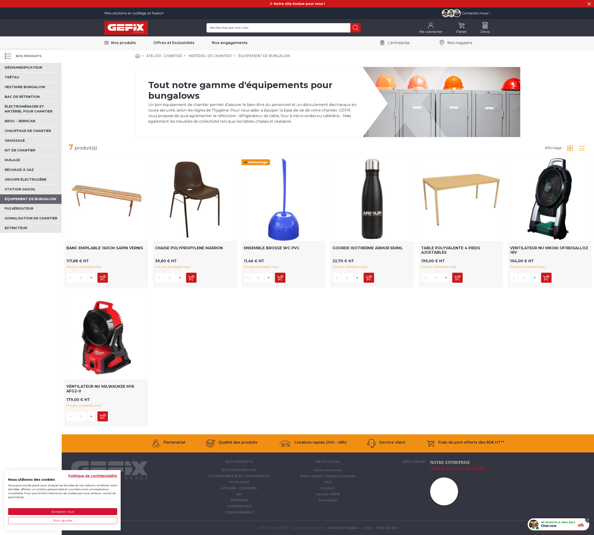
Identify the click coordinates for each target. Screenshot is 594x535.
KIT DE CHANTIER (20, 150)
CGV (367, 528)
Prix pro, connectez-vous (83, 267)
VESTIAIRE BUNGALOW (25, 87)
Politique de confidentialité (92, 476)
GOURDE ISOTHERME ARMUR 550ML (368, 248)
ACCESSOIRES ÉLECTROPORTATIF (239, 476)
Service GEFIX (328, 494)
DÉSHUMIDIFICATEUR (23, 67)
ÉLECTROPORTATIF (239, 470)
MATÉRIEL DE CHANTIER (210, 56)
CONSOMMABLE (239, 512)
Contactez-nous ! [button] (476, 13)
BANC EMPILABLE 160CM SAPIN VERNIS (104, 248)
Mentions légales (343, 528)
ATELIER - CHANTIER (164, 56)
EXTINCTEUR (16, 228)
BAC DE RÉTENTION (22, 97)
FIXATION (239, 500)
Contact (327, 488)
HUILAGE (12, 160)
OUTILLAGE (239, 482)
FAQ (328, 482)
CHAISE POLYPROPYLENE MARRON (189, 248)
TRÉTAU (12, 77)
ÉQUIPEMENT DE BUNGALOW (30, 199)
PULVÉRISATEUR (19, 208)
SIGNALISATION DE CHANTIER (31, 218)
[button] (589, 3)
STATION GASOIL (20, 189)
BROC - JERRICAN (20, 121)
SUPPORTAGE (239, 506)
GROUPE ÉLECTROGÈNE (25, 179)
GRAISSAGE (15, 140)
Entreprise (328, 500)
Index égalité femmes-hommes (327, 476)
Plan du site (387, 528)
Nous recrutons (328, 470)
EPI (239, 494)
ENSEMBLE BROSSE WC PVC (272, 248)
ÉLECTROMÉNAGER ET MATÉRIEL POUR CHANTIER (28, 108)
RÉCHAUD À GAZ (19, 170)
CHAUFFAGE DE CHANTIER (28, 131)
